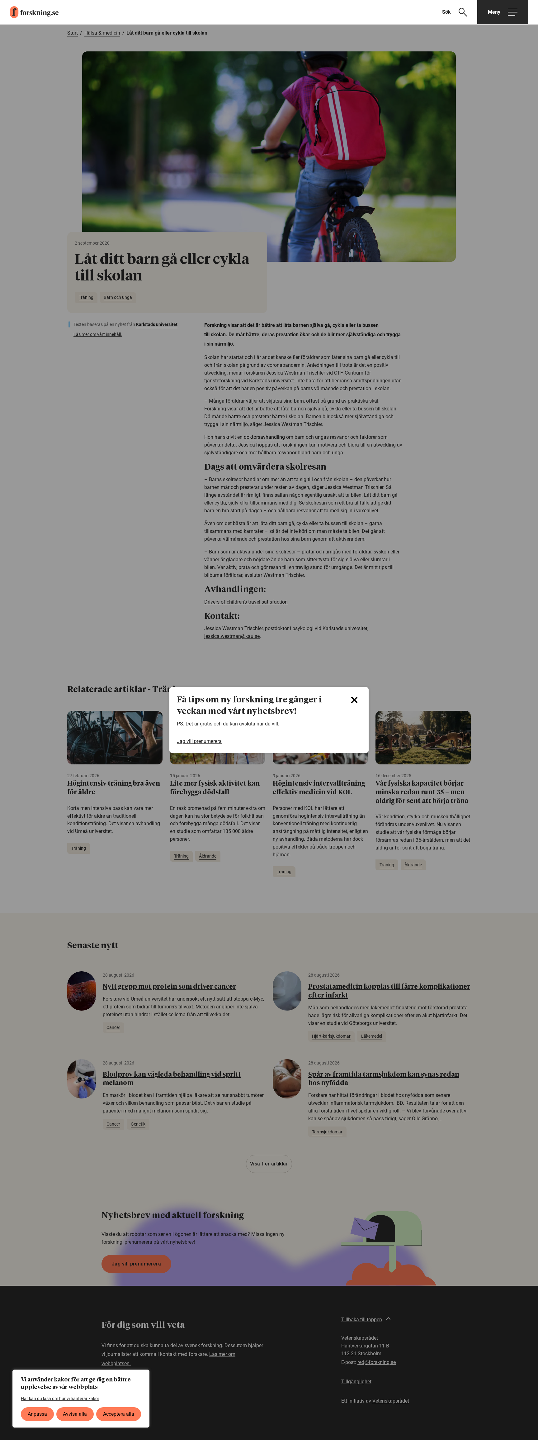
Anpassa (37, 1414)
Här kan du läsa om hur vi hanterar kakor (60, 1398)
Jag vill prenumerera (199, 741)
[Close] (354, 700)
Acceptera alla (118, 1414)
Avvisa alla (75, 1414)
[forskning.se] (29, 12)
